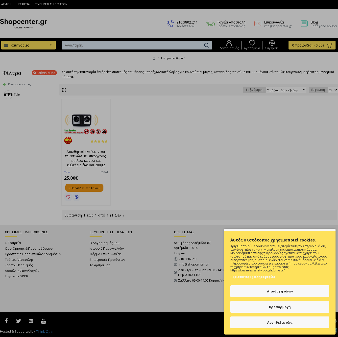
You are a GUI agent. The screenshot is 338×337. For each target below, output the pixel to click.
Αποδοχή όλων (280, 291)
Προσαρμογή (280, 307)
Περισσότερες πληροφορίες (252, 277)
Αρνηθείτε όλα (279, 322)
